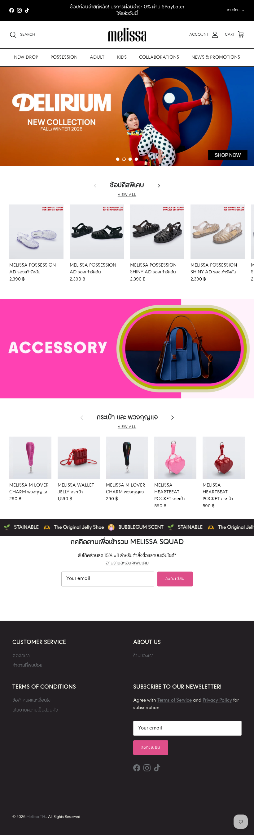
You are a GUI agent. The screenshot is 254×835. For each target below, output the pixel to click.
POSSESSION (63, 57)
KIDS (122, 57)
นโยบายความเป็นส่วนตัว (35, 710)
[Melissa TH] (127, 34)
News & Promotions (215, 57)
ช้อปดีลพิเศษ (127, 185)
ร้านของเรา (143, 656)
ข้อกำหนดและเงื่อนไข (31, 700)
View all (127, 195)
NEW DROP (26, 57)
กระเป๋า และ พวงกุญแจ (127, 417)
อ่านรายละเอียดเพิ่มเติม (127, 563)
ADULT (97, 57)
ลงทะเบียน (174, 579)
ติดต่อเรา (21, 656)
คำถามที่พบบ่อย (27, 665)
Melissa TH (35, 817)
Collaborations (159, 57)
